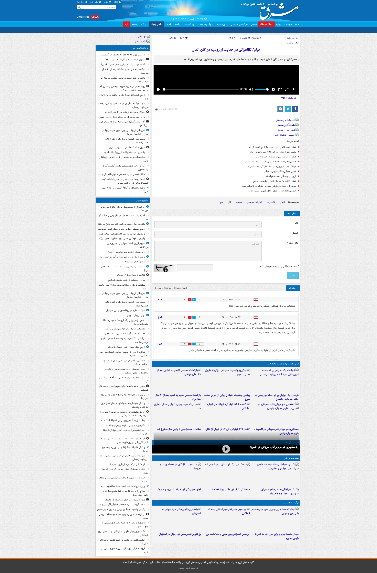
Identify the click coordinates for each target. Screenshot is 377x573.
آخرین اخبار (142, 200)
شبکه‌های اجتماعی (239, 24)
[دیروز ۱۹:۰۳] (275, 519)
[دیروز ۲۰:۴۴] (275, 380)
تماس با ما (94, 2)
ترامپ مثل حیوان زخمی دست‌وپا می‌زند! (126, 347)
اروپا (221, 202)
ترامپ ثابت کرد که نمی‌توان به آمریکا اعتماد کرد (122, 257)
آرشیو (106, 2)
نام (296, 223)
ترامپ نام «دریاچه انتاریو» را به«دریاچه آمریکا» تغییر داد (124, 396)
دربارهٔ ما (81, 2)
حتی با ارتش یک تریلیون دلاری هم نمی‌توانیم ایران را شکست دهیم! (125, 132)
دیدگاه (144, 24)
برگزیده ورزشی (291, 458)
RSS (116, 2)
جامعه (177, 24)
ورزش (254, 24)
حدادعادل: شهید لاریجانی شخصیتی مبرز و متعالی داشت (123, 479)
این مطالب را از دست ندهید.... (282, 364)
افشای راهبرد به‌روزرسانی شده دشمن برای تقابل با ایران (123, 159)
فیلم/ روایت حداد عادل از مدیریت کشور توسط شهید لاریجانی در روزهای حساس (124, 181)
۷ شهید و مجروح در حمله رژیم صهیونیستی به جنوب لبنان (125, 524)
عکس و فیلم (156, 24)
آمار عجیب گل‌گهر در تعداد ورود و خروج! (179, 489)
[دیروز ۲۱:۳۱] (275, 474)
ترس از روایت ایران (136, 315)
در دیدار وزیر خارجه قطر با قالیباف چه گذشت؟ (123, 55)
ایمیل (295, 233)
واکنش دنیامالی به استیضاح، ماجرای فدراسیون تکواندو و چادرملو (280, 491)
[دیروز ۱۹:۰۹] (226, 380)
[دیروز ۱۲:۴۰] (177, 414)
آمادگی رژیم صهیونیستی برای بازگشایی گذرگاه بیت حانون (125, 167)
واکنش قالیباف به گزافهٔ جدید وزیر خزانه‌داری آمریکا (125, 189)
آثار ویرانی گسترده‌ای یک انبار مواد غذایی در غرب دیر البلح (123, 123)
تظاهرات (271, 202)
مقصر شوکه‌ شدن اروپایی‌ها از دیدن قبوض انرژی (272, 152)
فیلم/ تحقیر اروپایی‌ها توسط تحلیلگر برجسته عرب (272, 166)
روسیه (239, 202)
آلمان (282, 202)
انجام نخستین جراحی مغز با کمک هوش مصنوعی (121, 229)
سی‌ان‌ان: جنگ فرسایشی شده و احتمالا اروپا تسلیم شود (269, 186)
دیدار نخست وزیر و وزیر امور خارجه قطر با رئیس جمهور (277, 536)
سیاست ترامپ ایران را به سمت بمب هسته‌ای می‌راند (124, 268)
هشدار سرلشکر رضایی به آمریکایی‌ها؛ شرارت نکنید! (125, 471)
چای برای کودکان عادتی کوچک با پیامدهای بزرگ (122, 238)
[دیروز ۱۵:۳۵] (275, 414)
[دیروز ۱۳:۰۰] (226, 519)
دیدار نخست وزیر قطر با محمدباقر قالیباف (125, 500)
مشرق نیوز (271, 10)
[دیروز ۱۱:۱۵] (177, 474)
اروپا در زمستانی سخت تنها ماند (281, 176)
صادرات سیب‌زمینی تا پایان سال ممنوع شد (179, 429)
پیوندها (135, 24)
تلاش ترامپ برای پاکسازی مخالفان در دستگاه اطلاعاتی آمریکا (125, 322)
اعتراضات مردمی (254, 202)
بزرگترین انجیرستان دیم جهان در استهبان (179, 534)
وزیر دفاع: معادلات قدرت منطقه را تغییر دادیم (123, 486)
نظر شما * (292, 243)
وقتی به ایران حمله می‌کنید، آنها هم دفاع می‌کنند (121, 224)
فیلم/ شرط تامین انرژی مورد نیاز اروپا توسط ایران (272, 147)
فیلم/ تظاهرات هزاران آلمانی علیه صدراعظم (274, 181)
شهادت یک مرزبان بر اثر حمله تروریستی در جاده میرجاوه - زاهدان (276, 397)
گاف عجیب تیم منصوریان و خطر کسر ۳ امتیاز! (123, 64)
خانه (297, 24)
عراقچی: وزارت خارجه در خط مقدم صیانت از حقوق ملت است (125, 493)
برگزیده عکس (292, 503)
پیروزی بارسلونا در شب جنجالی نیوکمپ (126, 280)
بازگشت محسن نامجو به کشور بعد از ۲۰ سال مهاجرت (178, 397)
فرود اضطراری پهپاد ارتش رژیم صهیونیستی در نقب (124, 550)
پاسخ (160, 300)
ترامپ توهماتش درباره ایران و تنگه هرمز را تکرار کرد (123, 97)
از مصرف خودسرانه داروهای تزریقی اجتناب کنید (122, 234)
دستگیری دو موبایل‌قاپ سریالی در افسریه (273, 447)
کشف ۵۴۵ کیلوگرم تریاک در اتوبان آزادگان (227, 429)
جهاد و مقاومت (205, 24)
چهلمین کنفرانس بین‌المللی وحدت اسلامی (228, 534)
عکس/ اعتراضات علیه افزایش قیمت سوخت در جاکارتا (270, 162)
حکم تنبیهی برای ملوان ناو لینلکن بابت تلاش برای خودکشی (123, 533)
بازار (126, 24)
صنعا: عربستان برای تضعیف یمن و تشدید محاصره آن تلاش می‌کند (126, 371)
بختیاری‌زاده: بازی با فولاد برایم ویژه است (125, 425)
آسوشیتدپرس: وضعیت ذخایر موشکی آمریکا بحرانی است (125, 432)
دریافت (288, 98)
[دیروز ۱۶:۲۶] (226, 449)
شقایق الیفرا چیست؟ (135, 262)
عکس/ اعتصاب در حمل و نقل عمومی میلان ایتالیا (272, 191)
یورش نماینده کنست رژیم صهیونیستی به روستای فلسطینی (123, 388)
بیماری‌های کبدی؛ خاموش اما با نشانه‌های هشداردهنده (126, 140)
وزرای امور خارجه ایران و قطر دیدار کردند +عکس (122, 117)
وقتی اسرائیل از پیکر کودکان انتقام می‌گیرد (124, 329)
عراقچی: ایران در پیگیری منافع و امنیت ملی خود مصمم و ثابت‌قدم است (124, 354)
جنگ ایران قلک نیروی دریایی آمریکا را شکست (123, 420)
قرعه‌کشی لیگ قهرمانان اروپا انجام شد (230, 489)
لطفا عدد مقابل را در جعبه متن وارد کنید (279, 266)
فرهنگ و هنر (189, 24)
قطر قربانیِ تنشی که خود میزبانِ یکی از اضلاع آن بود (123, 217)
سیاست (288, 24)
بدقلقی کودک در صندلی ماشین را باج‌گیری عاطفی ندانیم (123, 287)
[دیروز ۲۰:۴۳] (226, 474)
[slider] (201, 89)
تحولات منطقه (266, 24)
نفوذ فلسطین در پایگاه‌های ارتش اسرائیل (125, 310)
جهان (278, 24)
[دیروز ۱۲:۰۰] (177, 519)
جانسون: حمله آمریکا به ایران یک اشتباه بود (124, 152)
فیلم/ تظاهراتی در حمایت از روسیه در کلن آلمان (226, 50)
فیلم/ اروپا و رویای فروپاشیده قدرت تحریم (275, 157)
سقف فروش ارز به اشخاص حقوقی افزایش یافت (121, 174)
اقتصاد (168, 24)
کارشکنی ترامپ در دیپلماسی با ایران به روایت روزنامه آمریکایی (125, 362)
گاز (229, 202)
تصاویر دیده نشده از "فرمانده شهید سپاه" (125, 60)
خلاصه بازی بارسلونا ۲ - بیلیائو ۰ (130, 275)
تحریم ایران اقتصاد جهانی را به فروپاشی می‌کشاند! (127, 245)
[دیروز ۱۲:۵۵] (226, 414)
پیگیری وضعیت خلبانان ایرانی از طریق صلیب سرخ (227, 397)
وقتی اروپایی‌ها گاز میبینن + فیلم (280, 171)
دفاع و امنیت (222, 24)
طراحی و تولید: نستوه (188, 568)
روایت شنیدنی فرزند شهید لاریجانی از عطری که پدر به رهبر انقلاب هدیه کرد (124, 88)
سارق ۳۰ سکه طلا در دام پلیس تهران (127, 147)
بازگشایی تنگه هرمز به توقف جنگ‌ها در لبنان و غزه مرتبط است (124, 80)
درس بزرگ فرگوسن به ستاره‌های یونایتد (126, 252)
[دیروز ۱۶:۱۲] (177, 380)
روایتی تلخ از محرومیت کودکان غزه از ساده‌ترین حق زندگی (124, 208)
